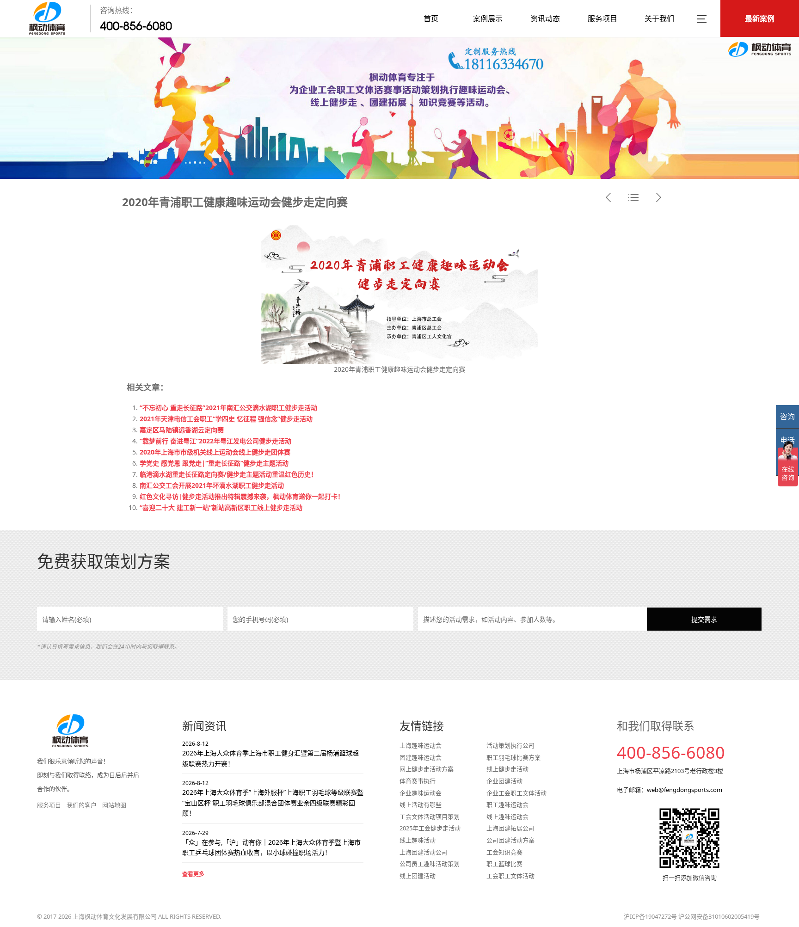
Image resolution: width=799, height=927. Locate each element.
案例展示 (488, 18)
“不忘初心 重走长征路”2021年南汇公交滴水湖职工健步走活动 (228, 407)
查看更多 (193, 874)
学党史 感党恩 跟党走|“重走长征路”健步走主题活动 (214, 463)
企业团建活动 (504, 781)
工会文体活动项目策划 (430, 816)
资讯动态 (545, 18)
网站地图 (114, 805)
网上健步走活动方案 (427, 769)
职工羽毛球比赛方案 (513, 757)
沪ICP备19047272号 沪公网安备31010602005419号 (692, 916)
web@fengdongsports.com (684, 790)
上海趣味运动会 (421, 745)
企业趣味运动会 (421, 793)
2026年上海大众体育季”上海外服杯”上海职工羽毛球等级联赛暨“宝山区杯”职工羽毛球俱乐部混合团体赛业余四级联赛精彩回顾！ (272, 798)
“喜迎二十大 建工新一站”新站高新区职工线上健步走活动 (221, 507)
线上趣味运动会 (507, 816)
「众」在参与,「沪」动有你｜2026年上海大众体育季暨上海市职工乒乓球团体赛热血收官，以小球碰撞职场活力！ (271, 843)
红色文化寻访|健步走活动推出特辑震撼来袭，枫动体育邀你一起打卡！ (242, 496)
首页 (431, 18)
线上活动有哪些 (421, 804)
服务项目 (602, 18)
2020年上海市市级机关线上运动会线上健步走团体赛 (215, 452)
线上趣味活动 (418, 840)
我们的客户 (82, 805)
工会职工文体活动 (510, 876)
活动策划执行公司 (510, 745)
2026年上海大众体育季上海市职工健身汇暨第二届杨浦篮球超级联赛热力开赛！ (270, 754)
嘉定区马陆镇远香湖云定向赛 (182, 429)
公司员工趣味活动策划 (430, 863)
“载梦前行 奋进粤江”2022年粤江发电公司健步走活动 (215, 440)
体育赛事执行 (418, 781)
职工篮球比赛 (504, 863)
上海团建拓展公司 (510, 828)
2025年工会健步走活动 (430, 828)
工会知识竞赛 (504, 852)
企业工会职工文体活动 (516, 793)
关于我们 (659, 18)
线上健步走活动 (507, 769)
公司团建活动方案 (510, 840)
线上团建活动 (418, 876)
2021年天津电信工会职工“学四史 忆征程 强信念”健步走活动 (226, 418)
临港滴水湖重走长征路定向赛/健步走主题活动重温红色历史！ (228, 474)
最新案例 (759, 18)
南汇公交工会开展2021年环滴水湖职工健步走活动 (212, 485)
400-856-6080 (136, 26)
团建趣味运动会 (421, 757)
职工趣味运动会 (507, 804)
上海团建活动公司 (424, 852)
